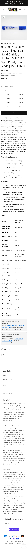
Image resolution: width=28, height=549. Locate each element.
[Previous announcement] (2, 3)
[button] (3, 9)
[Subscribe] (22, 524)
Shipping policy (14, 546)
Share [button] (4, 355)
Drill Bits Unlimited (13, 541)
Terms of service (20, 543)
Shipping (3, 75)
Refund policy (12, 543)
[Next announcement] (25, 3)
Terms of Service (7, 379)
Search (5, 375)
